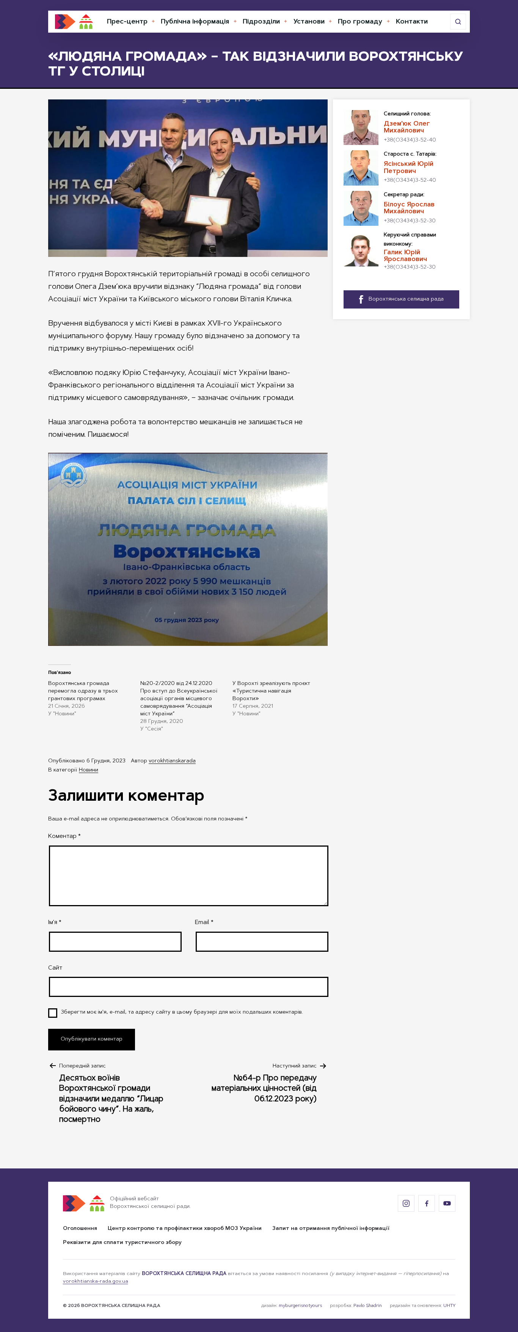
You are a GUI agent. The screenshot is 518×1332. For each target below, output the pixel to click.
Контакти (412, 22)
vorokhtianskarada (172, 761)
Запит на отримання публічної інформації (330, 1228)
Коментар (64, 836)
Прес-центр (127, 22)
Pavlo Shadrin (367, 1306)
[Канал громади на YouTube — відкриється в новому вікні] (447, 1203)
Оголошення (80, 1228)
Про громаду (360, 22)
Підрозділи (261, 22)
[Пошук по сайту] (458, 22)
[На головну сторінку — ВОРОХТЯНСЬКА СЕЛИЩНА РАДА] (74, 21)
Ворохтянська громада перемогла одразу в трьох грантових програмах (83, 691)
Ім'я (54, 922)
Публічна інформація (195, 22)
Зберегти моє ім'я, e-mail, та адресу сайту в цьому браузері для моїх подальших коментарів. (182, 1012)
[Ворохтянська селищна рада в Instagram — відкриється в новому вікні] (406, 1203)
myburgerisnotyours (300, 1306)
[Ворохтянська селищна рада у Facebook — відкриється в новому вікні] (426, 1203)
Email (204, 922)
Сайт (55, 968)
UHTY (449, 1306)
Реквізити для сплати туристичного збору (122, 1242)
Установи (309, 22)
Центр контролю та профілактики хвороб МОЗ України (185, 1228)
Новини (88, 770)
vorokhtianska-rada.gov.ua (95, 1281)
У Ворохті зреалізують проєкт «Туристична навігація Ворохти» (271, 691)
